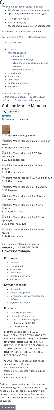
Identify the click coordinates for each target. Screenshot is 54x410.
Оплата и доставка (18, 83)
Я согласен (8, 407)
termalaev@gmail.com (23, 316)
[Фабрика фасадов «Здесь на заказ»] (22, 6)
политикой (24, 394)
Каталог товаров (17, 52)
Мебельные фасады (23, 59)
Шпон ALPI (19, 56)
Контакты (13, 86)
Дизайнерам (14, 79)
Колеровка (13, 76)
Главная (12, 49)
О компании (14, 73)
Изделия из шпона (23, 69)
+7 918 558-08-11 (19, 19)
